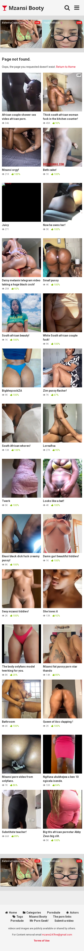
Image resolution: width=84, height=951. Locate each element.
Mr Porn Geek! (39, 920)
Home (13, 912)
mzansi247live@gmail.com (57, 934)
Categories (33, 912)
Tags (19, 916)
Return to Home (66, 66)
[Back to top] (76, 943)
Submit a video (64, 920)
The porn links (62, 916)
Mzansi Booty (25, 7)
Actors (74, 912)
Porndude (53, 912)
